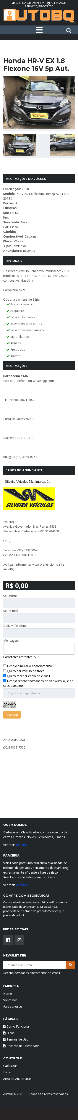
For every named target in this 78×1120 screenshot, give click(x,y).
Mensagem (11, 640)
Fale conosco (12, 1006)
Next (68, 102)
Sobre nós (10, 1000)
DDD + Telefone (15, 625)
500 (36, 657)
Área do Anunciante (17, 1079)
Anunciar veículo (30, 3)
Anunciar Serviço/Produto (45, 5)
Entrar (7, 1072)
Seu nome (10, 596)
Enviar (12, 715)
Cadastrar (10, 1066)
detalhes (22, 845)
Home (7, 994)
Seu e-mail (10, 611)
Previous (9, 102)
